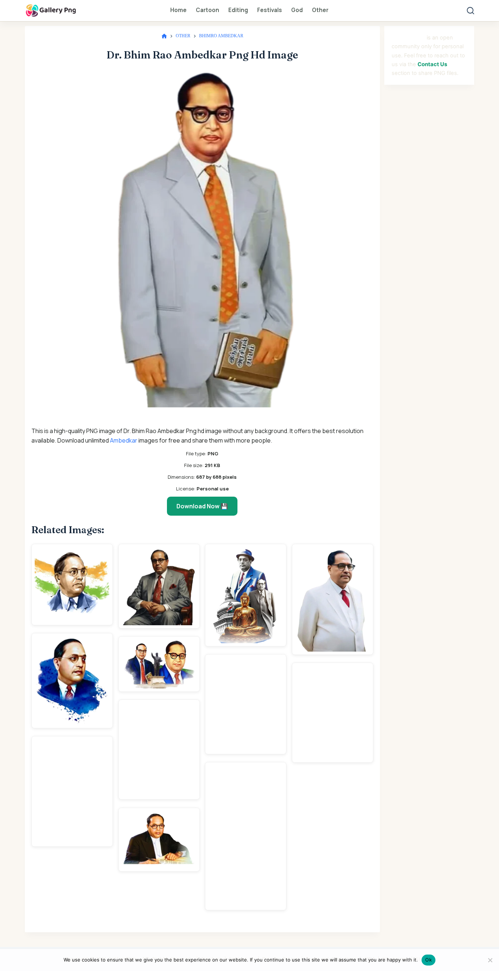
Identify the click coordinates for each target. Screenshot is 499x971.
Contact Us (432, 64)
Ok (428, 960)
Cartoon (207, 10)
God (297, 10)
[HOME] (164, 36)
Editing (238, 10)
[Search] (470, 10)
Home (178, 10)
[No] (490, 960)
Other (320, 10)
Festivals (269, 10)
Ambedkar (123, 440)
